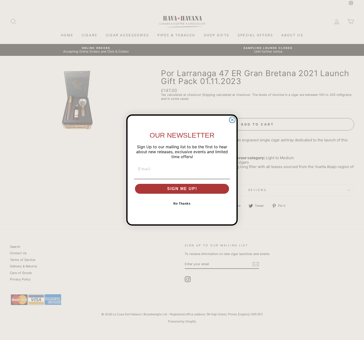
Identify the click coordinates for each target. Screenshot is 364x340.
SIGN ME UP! (182, 189)
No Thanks (182, 203)
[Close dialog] (232, 120)
